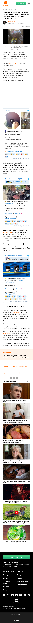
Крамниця (20, 578)
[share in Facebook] (11, 378)
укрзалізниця (7, 369)
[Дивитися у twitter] (20, 595)
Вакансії (20, 571)
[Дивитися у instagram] (8, 595)
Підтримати (21, 3)
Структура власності (6, 582)
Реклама (6, 586)
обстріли (6, 366)
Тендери (20, 575)
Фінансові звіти (22, 581)
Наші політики (22, 584)
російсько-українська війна (11, 373)
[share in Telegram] (17, 378)
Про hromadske (8, 571)
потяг (16, 369)
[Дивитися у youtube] (16, 595)
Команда (6, 575)
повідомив (16, 312)
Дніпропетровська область (20, 366)
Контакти (6, 578)
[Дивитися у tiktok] (25, 595)
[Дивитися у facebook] (4, 595)
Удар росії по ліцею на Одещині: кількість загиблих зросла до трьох (16, 356)
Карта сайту (21, 588)
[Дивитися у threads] (29, 595)
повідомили (12, 63)
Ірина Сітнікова (12, 21)
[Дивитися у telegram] (12, 595)
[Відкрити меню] (28, 3)
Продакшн (6, 590)
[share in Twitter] (14, 378)
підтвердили (7, 232)
